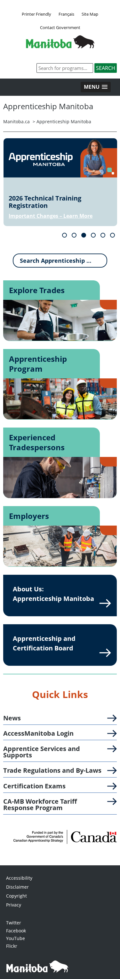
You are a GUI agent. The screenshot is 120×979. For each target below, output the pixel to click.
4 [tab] (93, 235)
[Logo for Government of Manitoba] (60, 46)
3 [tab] (83, 235)
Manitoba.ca (16, 121)
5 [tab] (102, 235)
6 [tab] (112, 235)
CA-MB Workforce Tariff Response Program (40, 804)
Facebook (16, 931)
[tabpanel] (60, 182)
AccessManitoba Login (38, 733)
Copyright (16, 896)
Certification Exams (34, 786)
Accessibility (19, 878)
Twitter (13, 923)
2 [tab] (74, 235)
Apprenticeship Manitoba (63, 121)
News (12, 718)
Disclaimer (17, 887)
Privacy (13, 905)
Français (66, 14)
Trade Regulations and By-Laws (52, 770)
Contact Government (60, 27)
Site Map (90, 14)
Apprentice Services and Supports (41, 752)
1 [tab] (64, 235)
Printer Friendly (36, 14)
